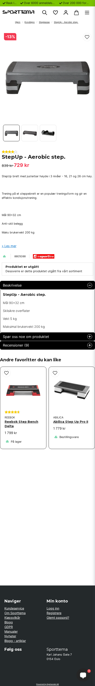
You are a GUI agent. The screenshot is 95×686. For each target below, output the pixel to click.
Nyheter (10, 636)
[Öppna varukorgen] (76, 12)
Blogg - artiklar (15, 641)
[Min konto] (66, 12)
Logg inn (53, 608)
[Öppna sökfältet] (44, 12)
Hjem (17, 22)
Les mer (10, 246)
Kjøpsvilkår (12, 617)
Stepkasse (44, 22)
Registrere (54, 613)
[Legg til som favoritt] (55, 12)
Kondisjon (30, 22)
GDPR (8, 627)
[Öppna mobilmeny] (87, 12)
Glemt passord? (58, 617)
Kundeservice (14, 608)
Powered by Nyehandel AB (47, 684)
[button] (87, 37)
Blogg (8, 622)
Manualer (11, 631)
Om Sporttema (15, 613)
